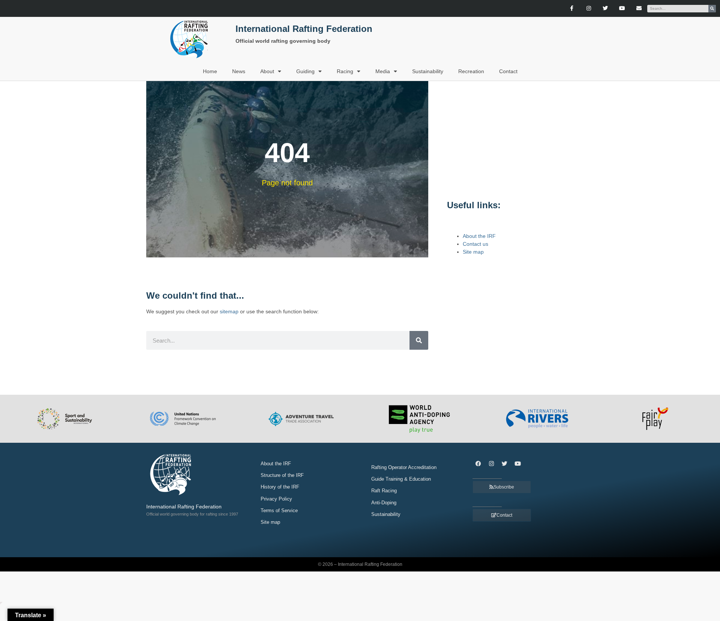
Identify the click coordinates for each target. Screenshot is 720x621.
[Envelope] (639, 8)
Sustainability (427, 71)
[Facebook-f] (571, 8)
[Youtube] (622, 8)
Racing (345, 71)
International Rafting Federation (304, 29)
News (238, 71)
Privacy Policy (276, 499)
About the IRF (479, 236)
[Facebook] (478, 463)
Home (210, 71)
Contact (508, 71)
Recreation (471, 71)
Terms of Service (279, 510)
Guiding (305, 71)
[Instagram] (588, 8)
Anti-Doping (383, 502)
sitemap (229, 311)
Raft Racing (384, 490)
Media (382, 71)
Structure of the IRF (282, 475)
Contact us (475, 244)
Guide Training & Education (401, 479)
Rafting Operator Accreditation (403, 467)
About (267, 71)
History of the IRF (280, 487)
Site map (473, 252)
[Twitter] (605, 8)
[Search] (712, 8)
